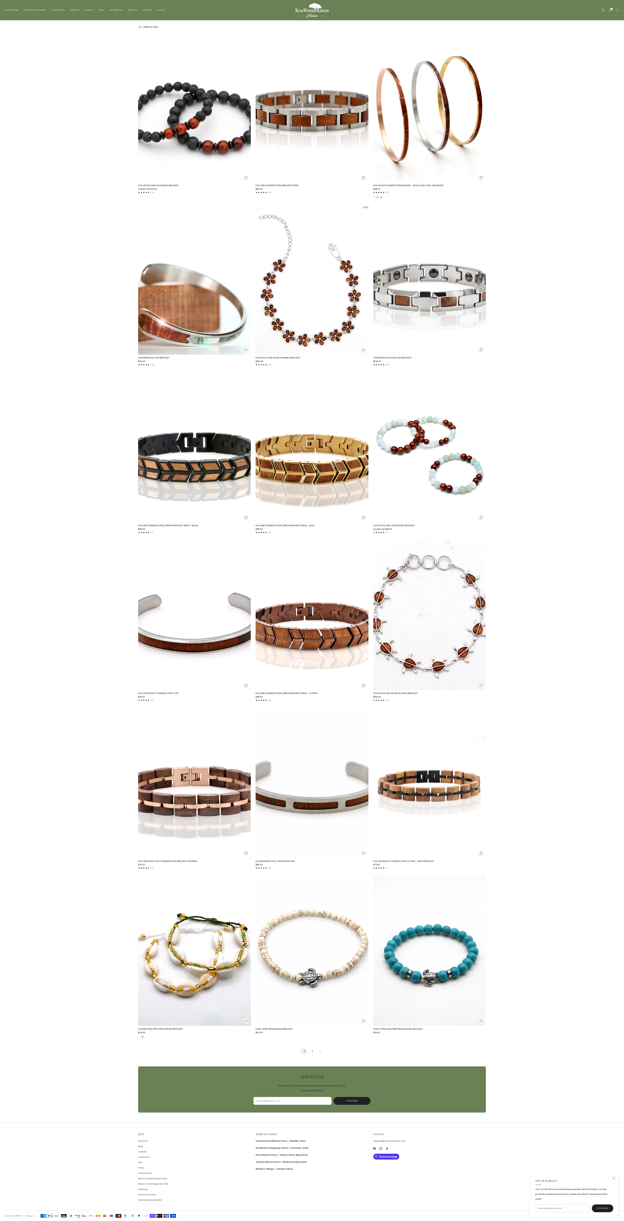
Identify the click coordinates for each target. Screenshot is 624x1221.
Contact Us (144, 1157)
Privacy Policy (145, 1173)
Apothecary (116, 10)
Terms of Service (147, 1194)
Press (141, 1167)
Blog (140, 1146)
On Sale (160, 10)
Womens (89, 10)
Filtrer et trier (150, 27)
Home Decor (12, 10)
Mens (101, 10)
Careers (142, 1151)
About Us (133, 10)
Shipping (142, 1189)
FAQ (140, 1162)
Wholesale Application (150, 1199)
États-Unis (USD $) (13, 1215)
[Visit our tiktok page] (387, 1148)
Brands (147, 10)
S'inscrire (602, 1208)
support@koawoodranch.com (389, 1140)
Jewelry (74, 10)
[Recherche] (617, 10)
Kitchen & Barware (35, 10)
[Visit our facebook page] (374, 1148)
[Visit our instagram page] (381, 1148)
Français (29, 1215)
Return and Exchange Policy (152, 1178)
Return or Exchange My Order (153, 1183)
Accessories (58, 10)
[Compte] (603, 10)
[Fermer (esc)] (613, 1178)
